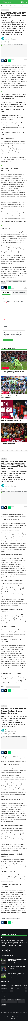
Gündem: (20, 988)
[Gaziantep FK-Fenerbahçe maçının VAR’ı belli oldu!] (3, 961)
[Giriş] (26, 2)
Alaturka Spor (9, 38)
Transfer (4, 1004)
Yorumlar (7, 292)
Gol (21, 281)
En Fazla (9, 281)
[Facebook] (2, 950)
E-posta (5, 326)
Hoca (8, 686)
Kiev (24, 281)
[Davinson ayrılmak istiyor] (14, 432)
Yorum (5, 306)
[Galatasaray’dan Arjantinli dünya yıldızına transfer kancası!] (14, 385)
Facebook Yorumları (20, 292)
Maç (6, 1002)
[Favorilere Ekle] (25, 60)
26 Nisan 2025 (12, 962)
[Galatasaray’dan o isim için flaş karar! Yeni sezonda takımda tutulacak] (14, 360)
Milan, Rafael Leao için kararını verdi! (11, 420)
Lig (2, 1002)
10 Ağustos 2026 (13, 977)
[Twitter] (6, 950)
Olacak (12, 686)
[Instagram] (9, 950)
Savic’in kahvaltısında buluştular (16, 966)
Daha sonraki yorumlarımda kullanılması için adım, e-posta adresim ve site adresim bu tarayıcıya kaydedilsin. (14, 334)
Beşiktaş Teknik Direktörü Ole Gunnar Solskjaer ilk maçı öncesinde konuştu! (13, 711)
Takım (15, 1002)
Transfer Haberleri (20, 991)
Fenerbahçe (7, 985)
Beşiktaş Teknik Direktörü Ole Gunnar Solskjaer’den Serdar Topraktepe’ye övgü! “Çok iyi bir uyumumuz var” (14, 465)
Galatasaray (5, 10)
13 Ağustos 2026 (13, 968)
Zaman (17, 686)
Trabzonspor (21, 985)
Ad (4, 320)
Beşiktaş (4, 458)
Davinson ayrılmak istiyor (8, 443)
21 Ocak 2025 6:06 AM (10, 731)
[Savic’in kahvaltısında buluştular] (3, 968)
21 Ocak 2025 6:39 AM (10, 39)
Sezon (3, 283)
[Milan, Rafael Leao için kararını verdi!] (14, 409)
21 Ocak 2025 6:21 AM (10, 486)
